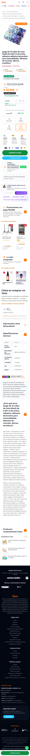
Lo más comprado (15, 626)
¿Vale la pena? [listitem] (6, 196)
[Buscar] (19, 2)
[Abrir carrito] (23, 2)
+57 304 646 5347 (17, 700)
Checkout (15, 655)
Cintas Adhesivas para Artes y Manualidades (14, 18)
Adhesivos (21, 16)
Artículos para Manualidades (10, 16)
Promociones (11, 6)
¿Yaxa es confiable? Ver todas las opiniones (13, 303)
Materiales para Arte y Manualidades (12, 14)
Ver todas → (26, 536)
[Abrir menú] (27, 2)
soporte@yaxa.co (10, 698)
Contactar (9, 716)
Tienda (15, 651)
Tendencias (15, 624)
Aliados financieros (15, 631)
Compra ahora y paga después (15, 629)
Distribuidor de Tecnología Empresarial (15, 642)
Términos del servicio (15, 675)
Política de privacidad (15, 669)
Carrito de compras (15, 653)
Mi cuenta (15, 657)
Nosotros (15, 637)
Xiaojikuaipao (8, 71)
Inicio (4, 11)
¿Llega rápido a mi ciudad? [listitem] (18, 196)
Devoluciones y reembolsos (15, 673)
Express (18, 6)
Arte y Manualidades (12, 11)
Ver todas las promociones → (9, 221)
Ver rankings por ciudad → (9, 268)
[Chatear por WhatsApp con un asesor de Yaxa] (27, 748)
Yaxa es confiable (15, 635)
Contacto (15, 664)
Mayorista (24, 6)
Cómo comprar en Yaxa (15, 633)
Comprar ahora (15, 153)
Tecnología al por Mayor (15, 644)
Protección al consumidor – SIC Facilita (15, 677)
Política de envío (15, 667)
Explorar (15, 622)
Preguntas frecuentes (15, 639)
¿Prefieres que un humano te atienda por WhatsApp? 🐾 (15, 199)
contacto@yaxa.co (11, 696)
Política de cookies (15, 671)
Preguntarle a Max (21, 193)
